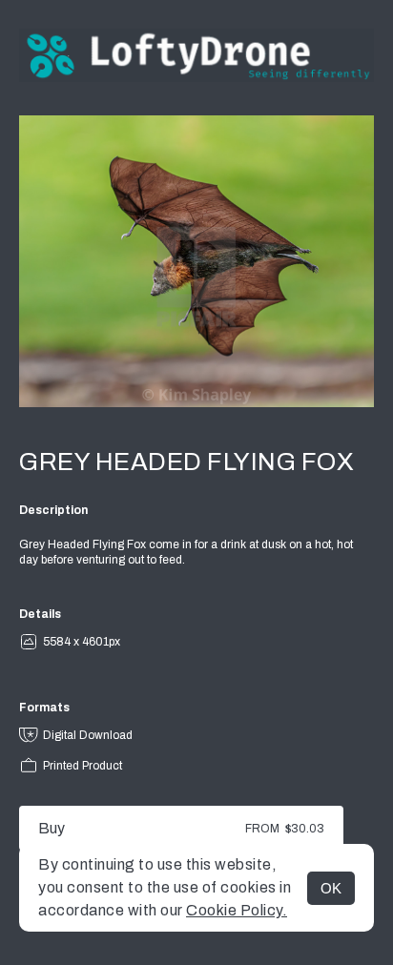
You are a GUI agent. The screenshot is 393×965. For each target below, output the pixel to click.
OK (331, 888)
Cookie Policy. (236, 910)
